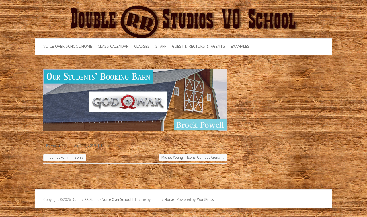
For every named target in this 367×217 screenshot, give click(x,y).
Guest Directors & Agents (198, 46)
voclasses (59, 145)
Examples (240, 46)
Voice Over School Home (67, 46)
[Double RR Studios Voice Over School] (183, 2)
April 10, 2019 (85, 145)
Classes (142, 46)
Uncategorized (112, 145)
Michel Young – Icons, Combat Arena (193, 157)
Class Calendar (113, 46)
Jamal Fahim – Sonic (64, 157)
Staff (160, 46)
